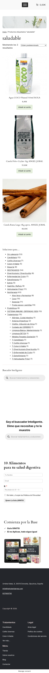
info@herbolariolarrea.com (12, 589)
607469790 (7, 593)
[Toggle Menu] (25, 5)
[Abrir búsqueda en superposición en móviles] (24, 378)
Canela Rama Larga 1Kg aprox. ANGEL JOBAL (24, 225)
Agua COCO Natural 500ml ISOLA (24, 98)
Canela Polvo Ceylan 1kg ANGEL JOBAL (24, 161)
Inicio (4, 32)
